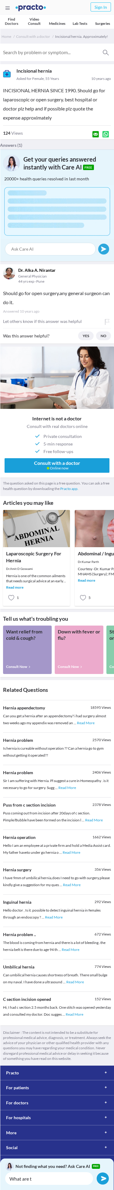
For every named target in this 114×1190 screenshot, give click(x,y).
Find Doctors (11, 21)
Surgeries (102, 23)
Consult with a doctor (33, 36)
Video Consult (34, 21)
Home (6, 36)
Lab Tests (80, 23)
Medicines (57, 23)
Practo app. (69, 488)
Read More (86, 723)
